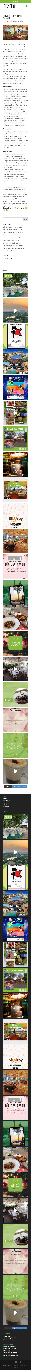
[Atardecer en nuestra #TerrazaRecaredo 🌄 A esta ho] (15, 310)
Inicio (5, 798)
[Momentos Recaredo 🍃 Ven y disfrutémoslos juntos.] (15, 669)
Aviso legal (7, 1336)
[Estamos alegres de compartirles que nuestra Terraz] (15, 515)
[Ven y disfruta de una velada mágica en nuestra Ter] (15, 566)
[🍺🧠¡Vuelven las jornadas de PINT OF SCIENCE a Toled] (15, 387)
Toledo (21, 21)
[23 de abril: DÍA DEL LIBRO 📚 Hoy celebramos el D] (15, 489)
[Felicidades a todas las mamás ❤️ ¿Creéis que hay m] (15, 438)
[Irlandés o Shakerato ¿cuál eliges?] (15, 771)
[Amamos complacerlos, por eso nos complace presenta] (15, 720)
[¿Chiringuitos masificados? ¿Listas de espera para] (15, 464)
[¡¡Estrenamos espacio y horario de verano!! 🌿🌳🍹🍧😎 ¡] (15, 285)
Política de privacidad (10, 1338)
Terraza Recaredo (14, 21)
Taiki (14, 1365)
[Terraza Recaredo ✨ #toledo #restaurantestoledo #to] (15, 541)
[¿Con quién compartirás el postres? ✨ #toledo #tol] (15, 694)
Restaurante (7, 800)
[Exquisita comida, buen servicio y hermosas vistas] (15, 617)
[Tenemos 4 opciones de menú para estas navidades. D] (15, 643)
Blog (8, 801)
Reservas (6, 806)
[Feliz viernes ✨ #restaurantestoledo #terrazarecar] (15, 745)
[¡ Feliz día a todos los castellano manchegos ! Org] (15, 361)
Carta (5, 805)
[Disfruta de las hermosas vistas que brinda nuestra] (15, 592)
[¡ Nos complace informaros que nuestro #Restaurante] (15, 336)
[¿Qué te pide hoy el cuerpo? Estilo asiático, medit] (15, 413)
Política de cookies (9, 1340)
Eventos (6, 803)
